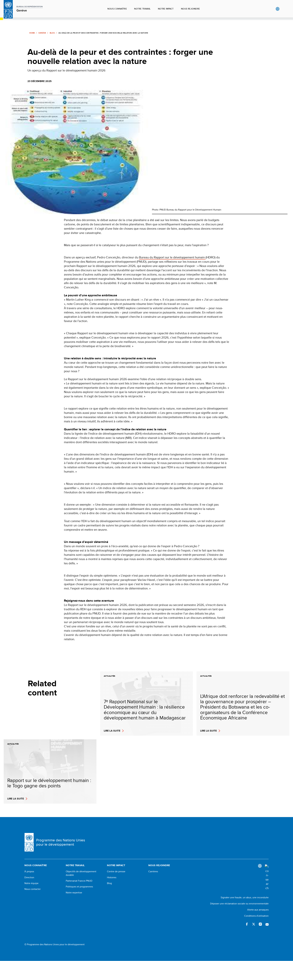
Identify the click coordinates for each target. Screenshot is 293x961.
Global (277, 9)
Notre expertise (74, 892)
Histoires (111, 877)
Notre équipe (31, 883)
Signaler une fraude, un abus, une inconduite (245, 897)
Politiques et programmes (79, 886)
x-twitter (253, 924)
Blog (52, 33)
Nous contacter (32, 889)
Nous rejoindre (190, 8)
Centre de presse (116, 871)
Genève (42, 33)
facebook (246, 924)
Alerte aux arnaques (258, 909)
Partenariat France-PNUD (79, 881)
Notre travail (142, 8)
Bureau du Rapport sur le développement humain (172, 257)
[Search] (267, 877)
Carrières (153, 871)
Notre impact (166, 8)
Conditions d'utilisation (256, 916)
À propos (29, 871)
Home (32, 33)
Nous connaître (117, 8)
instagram (260, 924)
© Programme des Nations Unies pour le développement (54, 944)
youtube (267, 924)
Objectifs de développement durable (81, 873)
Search (284, 9)
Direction (29, 877)
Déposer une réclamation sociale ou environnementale (239, 903)
